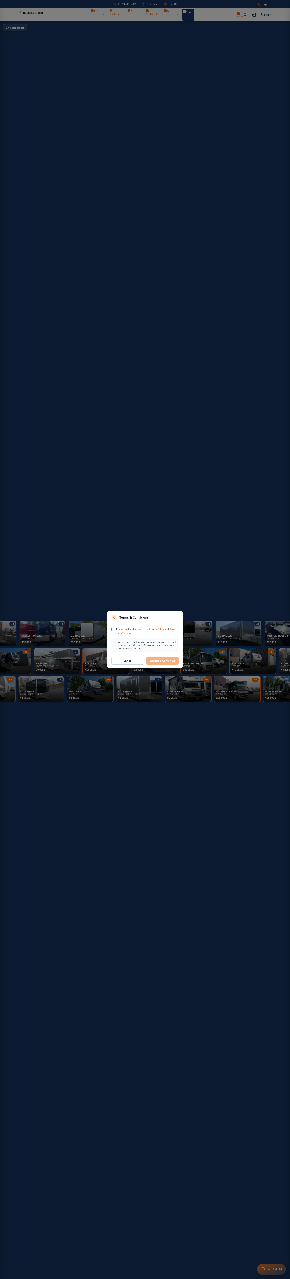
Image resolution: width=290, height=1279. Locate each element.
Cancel (127, 661)
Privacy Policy (156, 629)
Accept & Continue (162, 661)
